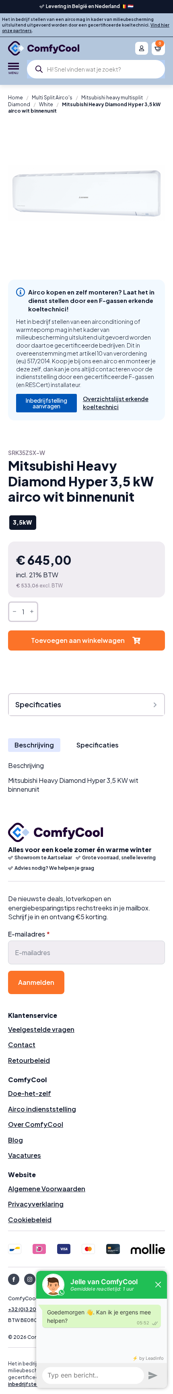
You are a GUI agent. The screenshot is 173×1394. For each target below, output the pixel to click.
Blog (15, 1140)
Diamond (19, 104)
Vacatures (24, 1155)
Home (15, 98)
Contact (21, 1044)
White (46, 104)
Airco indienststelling (42, 1109)
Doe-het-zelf (29, 1093)
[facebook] (13, 1279)
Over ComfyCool (35, 1124)
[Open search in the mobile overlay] (96, 69)
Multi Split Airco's (52, 98)
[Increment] (31, 611)
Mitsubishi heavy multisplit (112, 98)
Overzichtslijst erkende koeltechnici (115, 402)
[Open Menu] (13, 69)
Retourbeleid (29, 1060)
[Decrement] (14, 611)
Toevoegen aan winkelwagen (78, 640)
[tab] (34, 745)
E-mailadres (29, 934)
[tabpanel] (86, 778)
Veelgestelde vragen (41, 1029)
